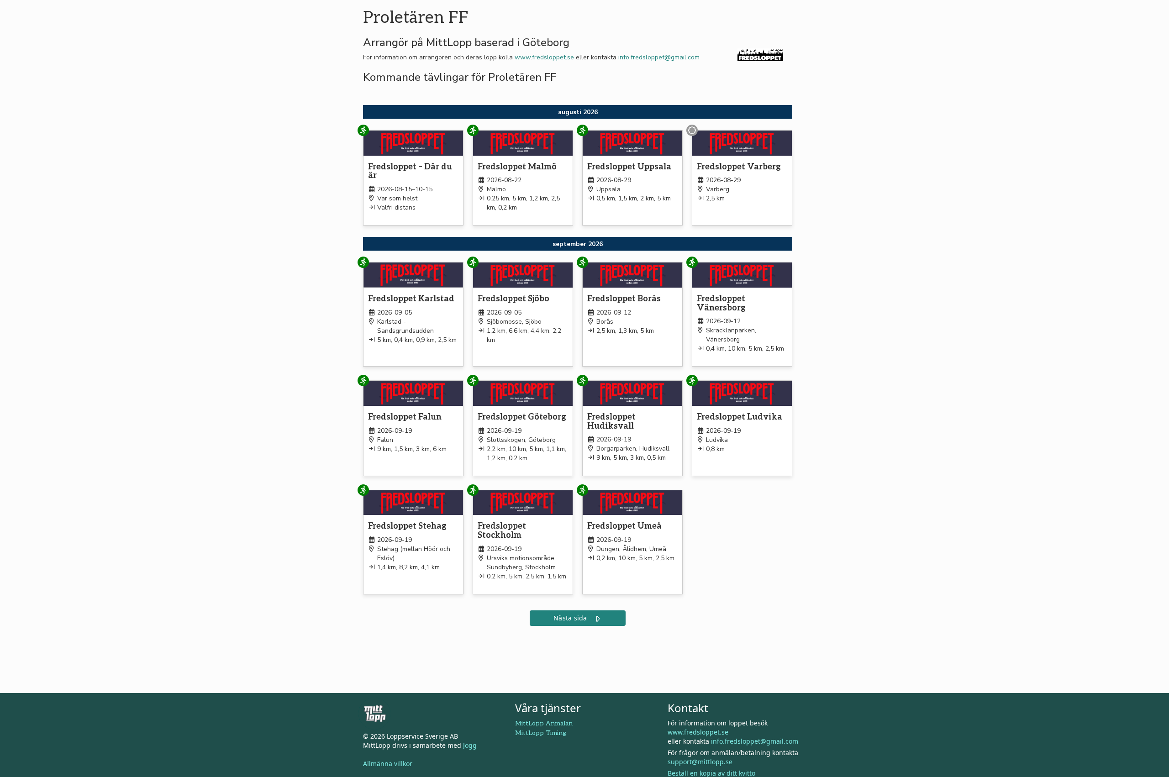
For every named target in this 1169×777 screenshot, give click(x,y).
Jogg (470, 745)
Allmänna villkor (387, 763)
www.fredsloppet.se (544, 57)
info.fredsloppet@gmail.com (659, 57)
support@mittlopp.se (700, 761)
